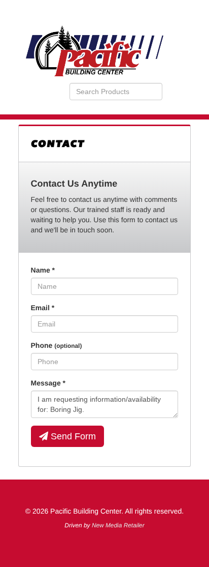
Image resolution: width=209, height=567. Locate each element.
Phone (56, 345)
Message (48, 383)
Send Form (72, 436)
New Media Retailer (118, 525)
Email (43, 308)
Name (43, 270)
